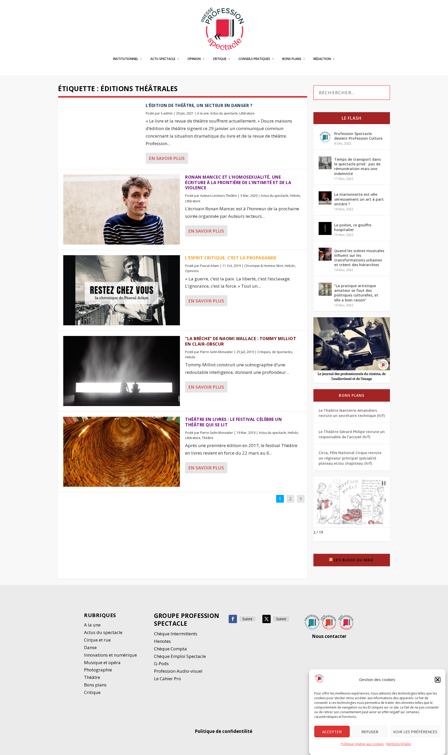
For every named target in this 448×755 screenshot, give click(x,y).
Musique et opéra (102, 662)
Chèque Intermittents (175, 634)
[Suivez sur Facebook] (233, 619)
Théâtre (207, 438)
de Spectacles (282, 352)
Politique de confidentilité (224, 731)
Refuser (369, 731)
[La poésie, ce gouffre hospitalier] (325, 228)
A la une (203, 113)
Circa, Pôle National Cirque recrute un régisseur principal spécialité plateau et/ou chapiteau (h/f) (350, 458)
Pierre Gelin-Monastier (216, 352)
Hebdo (295, 195)
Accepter (332, 731)
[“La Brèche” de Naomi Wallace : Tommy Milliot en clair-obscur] (121, 371)
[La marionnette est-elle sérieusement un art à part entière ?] (325, 197)
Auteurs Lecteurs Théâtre (218, 195)
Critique (219, 59)
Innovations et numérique (110, 655)
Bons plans (291, 59)
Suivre (247, 618)
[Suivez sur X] (266, 619)
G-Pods (161, 663)
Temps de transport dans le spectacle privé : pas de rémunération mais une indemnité (357, 166)
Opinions (192, 271)
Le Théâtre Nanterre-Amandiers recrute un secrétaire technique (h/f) (352, 413)
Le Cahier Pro (167, 679)
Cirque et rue (97, 640)
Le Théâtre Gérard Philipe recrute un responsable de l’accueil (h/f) (352, 434)
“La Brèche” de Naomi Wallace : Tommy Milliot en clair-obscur (240, 341)
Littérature (247, 113)
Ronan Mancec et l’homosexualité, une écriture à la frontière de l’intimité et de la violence (238, 182)
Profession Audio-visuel (178, 671)
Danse (91, 647)
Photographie (98, 670)
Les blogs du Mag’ (354, 559)
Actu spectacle (162, 59)
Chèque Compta (170, 649)
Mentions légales (398, 744)
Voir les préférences (415, 731)
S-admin (167, 113)
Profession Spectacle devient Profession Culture (358, 136)
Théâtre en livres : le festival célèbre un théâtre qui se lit (233, 422)
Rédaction (322, 59)
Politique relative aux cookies (362, 744)
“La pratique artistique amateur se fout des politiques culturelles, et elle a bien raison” (356, 292)
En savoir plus (167, 158)
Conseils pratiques (254, 59)
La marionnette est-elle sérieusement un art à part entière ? (359, 199)
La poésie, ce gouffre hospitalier (352, 227)
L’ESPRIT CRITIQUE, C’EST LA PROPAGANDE (230, 258)
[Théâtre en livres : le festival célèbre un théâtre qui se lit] (121, 452)
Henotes (162, 641)
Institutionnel (125, 59)
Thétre (92, 677)
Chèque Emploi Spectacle (180, 656)
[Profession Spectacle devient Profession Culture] (325, 137)
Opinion (194, 59)
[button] (437, 679)
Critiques (263, 352)
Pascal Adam (209, 266)
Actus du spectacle (224, 113)
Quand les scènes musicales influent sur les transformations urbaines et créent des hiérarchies (359, 257)
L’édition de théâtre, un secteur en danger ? (199, 105)
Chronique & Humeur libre (263, 266)
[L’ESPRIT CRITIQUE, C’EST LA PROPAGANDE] (121, 290)
